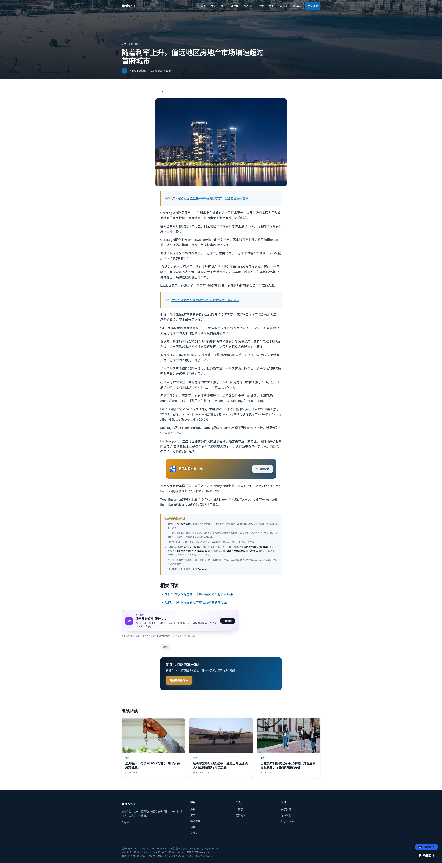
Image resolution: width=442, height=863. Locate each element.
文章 (261, 6)
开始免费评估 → (179, 680)
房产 (223, 6)
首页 (203, 6)
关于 (271, 6)
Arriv (128, 6)
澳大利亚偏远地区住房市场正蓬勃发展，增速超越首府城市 (209, 198)
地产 (137, 44)
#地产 (165, 646)
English (283, 6)
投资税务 (248, 6)
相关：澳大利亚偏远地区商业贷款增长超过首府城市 (205, 300)
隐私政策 (286, 815)
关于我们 (286, 809)
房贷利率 (240, 815)
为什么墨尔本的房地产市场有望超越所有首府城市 (199, 594)
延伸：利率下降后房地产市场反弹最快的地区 (196, 602)
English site (287, 821)
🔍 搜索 (297, 6)
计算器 (235, 6)
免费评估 (313, 6)
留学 (192, 827)
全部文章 (195, 832)
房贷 (213, 6)
